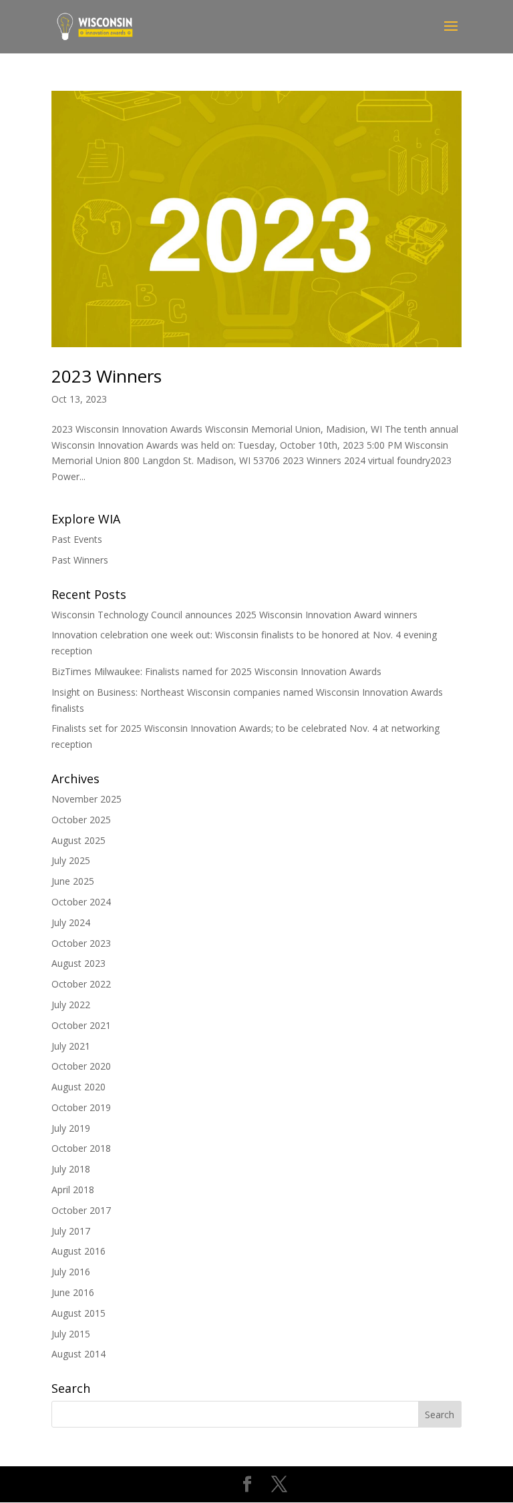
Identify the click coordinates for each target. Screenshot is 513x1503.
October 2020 (81, 1066)
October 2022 (81, 984)
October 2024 (81, 901)
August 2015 (78, 1313)
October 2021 (81, 1025)
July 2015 (70, 1333)
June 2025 (72, 881)
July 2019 (70, 1128)
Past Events (76, 539)
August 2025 (78, 840)
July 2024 (70, 922)
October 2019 (81, 1107)
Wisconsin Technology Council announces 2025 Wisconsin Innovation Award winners (234, 614)
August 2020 (78, 1086)
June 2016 (72, 1292)
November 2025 (86, 799)
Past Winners (79, 560)
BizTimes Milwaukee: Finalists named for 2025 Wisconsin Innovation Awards (216, 671)
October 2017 (81, 1210)
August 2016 (78, 1251)
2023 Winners (106, 376)
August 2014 (78, 1353)
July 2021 (70, 1046)
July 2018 (70, 1168)
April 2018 (72, 1189)
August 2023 (78, 963)
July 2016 (70, 1271)
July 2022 (70, 1004)
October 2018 (81, 1148)
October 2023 (81, 943)
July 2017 (70, 1231)
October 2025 (81, 819)
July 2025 (70, 860)
